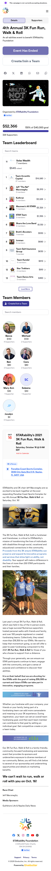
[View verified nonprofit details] (8, 115)
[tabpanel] (26, 417)
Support (17, 857)
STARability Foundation (27, 112)
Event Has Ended (25, 50)
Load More (25, 289)
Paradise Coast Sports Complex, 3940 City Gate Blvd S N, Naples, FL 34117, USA (27, 472)
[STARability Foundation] (5, 10)
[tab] (14, 20)
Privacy (26, 857)
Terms (34, 857)
